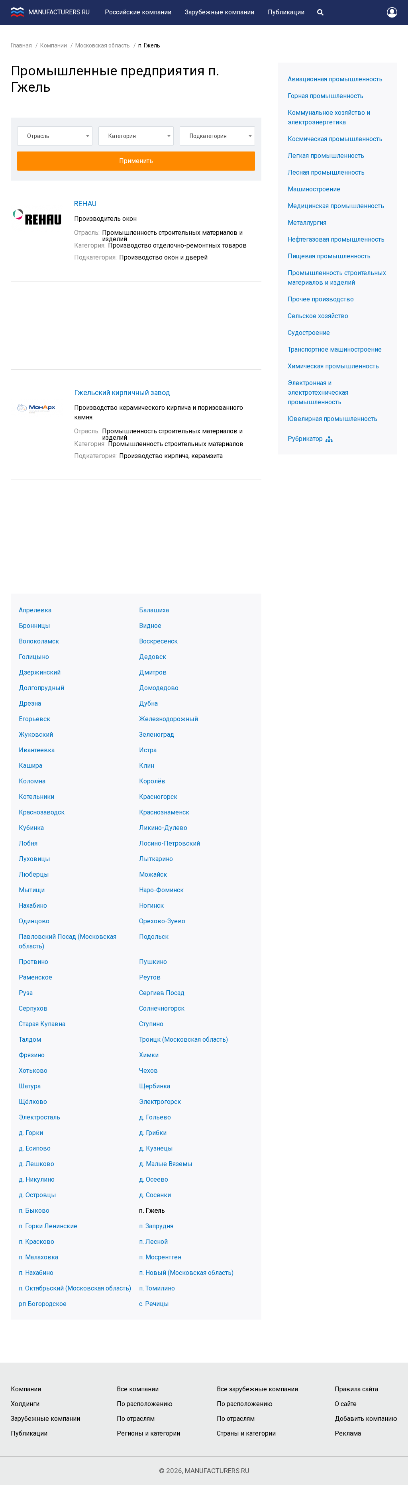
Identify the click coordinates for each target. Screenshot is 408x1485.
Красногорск (158, 797)
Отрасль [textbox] (38, 136)
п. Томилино (157, 1288)
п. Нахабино (36, 1273)
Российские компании (138, 12)
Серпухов (33, 1008)
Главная (21, 45)
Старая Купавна (42, 1024)
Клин (146, 765)
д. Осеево (153, 1179)
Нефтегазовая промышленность (336, 239)
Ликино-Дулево (163, 828)
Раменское (35, 977)
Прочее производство (321, 299)
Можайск (153, 874)
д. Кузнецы (156, 1148)
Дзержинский (40, 672)
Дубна (148, 703)
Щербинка (154, 1086)
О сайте (346, 1404)
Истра (148, 750)
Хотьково (33, 1070)
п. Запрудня (156, 1226)
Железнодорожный (168, 719)
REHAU (85, 203)
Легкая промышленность (326, 155)
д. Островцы (37, 1195)
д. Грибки (153, 1133)
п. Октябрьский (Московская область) (75, 1288)
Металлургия (307, 222)
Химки (149, 1055)
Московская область (102, 45)
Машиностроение (314, 189)
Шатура (30, 1086)
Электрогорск (160, 1101)
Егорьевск (34, 719)
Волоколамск (39, 641)
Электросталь (39, 1117)
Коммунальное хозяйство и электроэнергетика (329, 117)
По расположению (145, 1404)
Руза (26, 993)
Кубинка (31, 828)
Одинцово (34, 921)
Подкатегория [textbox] (208, 136)
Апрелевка (35, 610)
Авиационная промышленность (335, 79)
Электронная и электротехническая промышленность (318, 392)
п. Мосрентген (160, 1257)
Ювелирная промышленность (332, 419)
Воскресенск (158, 641)
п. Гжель (152, 1210)
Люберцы (34, 874)
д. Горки (31, 1133)
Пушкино (153, 962)
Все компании (138, 1389)
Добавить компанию (366, 1418)
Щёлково (33, 1101)
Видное (150, 625)
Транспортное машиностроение (335, 349)
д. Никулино (37, 1179)
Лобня (28, 843)
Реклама (348, 1433)
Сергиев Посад (161, 993)
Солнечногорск (161, 1008)
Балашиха (154, 610)
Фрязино (32, 1055)
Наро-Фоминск (161, 890)
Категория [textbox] (122, 136)
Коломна (32, 781)
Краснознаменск (164, 812)
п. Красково (36, 1241)
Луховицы (34, 859)
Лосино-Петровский (169, 843)
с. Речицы (154, 1304)
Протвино (33, 962)
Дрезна (30, 703)
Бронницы (34, 625)
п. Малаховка (38, 1257)
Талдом (30, 1039)
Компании (53, 45)
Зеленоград (156, 734)
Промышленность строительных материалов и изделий (337, 277)
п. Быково (34, 1210)
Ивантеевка (37, 750)
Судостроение (309, 332)
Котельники (36, 797)
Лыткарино (156, 859)
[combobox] (54, 136)
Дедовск (152, 657)
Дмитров (153, 672)
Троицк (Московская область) (183, 1039)
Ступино (151, 1024)
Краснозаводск (42, 812)
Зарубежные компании (219, 12)
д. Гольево (155, 1117)
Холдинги (25, 1404)
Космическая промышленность (335, 139)
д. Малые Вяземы (165, 1164)
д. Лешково (36, 1164)
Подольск (154, 936)
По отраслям (136, 1418)
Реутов (150, 977)
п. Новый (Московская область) (186, 1273)
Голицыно (34, 657)
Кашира (30, 765)
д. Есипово (35, 1148)
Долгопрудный (41, 688)
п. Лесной (153, 1241)
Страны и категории (246, 1433)
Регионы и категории (148, 1433)
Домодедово (158, 688)
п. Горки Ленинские (48, 1226)
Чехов (148, 1070)
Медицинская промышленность (336, 206)
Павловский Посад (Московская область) (67, 941)
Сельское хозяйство (318, 316)
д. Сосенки (155, 1195)
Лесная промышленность (326, 172)
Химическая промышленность (333, 366)
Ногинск (151, 905)
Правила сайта (356, 1389)
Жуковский (36, 734)
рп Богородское (43, 1304)
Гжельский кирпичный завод (122, 392)
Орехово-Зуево (162, 921)
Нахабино (33, 905)
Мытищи (32, 890)
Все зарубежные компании (257, 1389)
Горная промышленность (325, 96)
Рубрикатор (305, 439)
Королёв (152, 781)
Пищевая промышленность (329, 256)
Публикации (286, 12)
